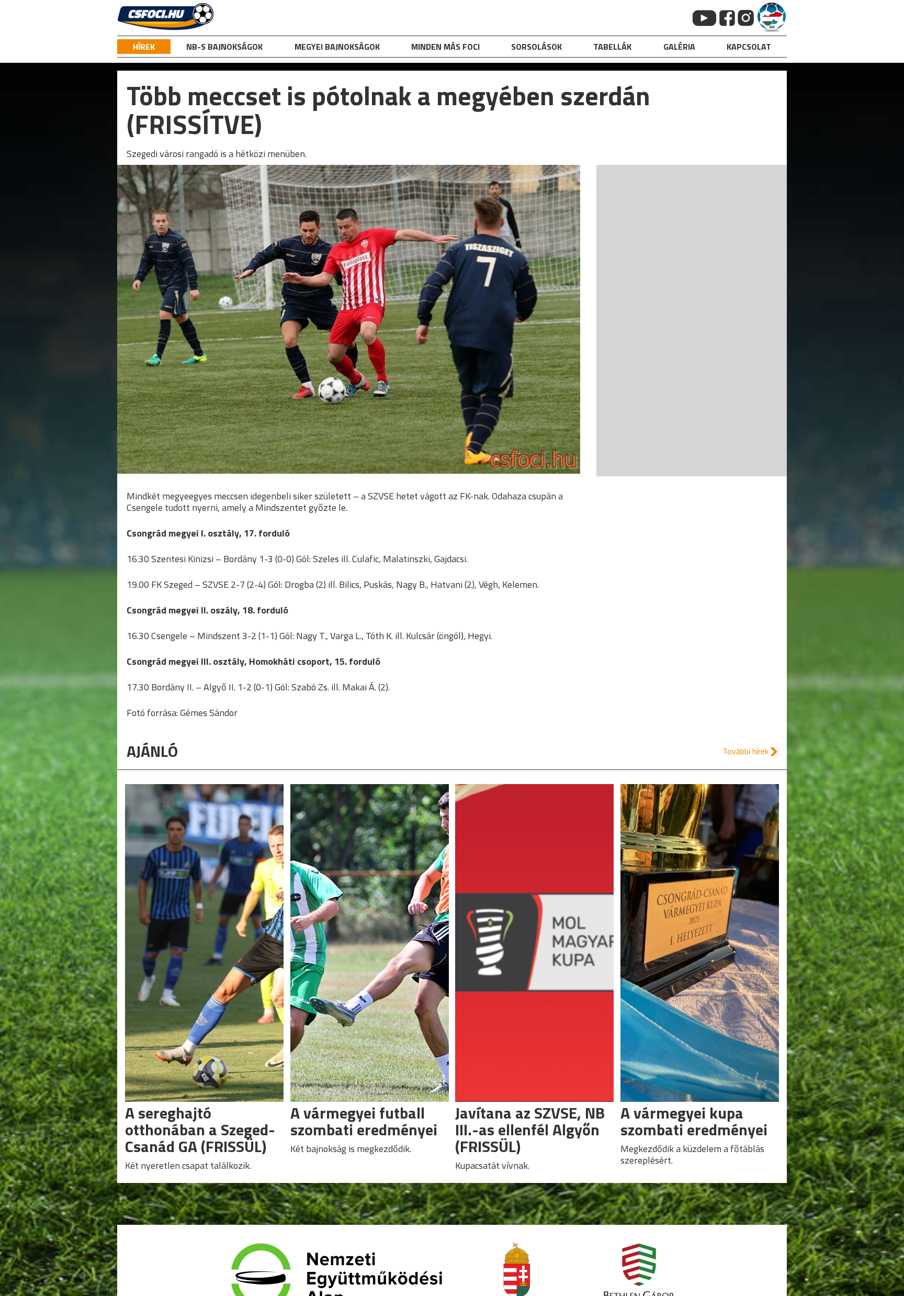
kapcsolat (749, 46)
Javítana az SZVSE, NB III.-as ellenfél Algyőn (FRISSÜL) (530, 1129)
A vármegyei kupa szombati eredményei (693, 1121)
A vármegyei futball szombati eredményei (363, 1121)
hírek (144, 46)
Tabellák (612, 46)
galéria (679, 46)
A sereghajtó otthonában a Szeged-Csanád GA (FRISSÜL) (200, 1129)
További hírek (745, 751)
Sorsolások (536, 46)
